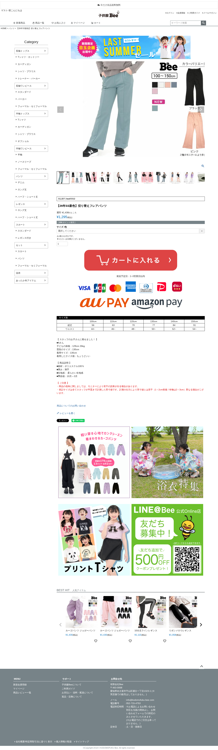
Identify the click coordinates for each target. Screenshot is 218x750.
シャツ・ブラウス (27, 71)
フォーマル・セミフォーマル (32, 106)
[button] (60, 624)
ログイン (170, 13)
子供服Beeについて (71, 684)
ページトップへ (201, 666)
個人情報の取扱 (64, 741)
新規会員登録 (20, 684)
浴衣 (18, 273)
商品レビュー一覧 (22, 692)
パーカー (22, 99)
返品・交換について (72, 696)
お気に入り (60, 23)
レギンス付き (24, 238)
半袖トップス (22, 113)
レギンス (20, 204)
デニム (21, 182)
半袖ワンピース (24, 148)
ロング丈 (22, 189)
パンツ (11, 28)
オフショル (23, 141)
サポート (66, 679)
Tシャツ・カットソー (28, 57)
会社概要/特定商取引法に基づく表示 (34, 741)
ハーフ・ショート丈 (28, 196)
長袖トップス (22, 51)
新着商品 (20, 23)
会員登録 (181, 13)
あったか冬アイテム (26, 280)
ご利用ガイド (194, 13)
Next (201, 109)
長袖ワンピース (24, 86)
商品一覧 (39, 23)
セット (19, 245)
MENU (17, 679)
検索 (203, 23)
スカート (20, 224)
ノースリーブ (24, 161)
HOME (4, 28)
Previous (60, 109)
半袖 (20, 154)
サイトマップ (82, 741)
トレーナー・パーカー (29, 78)
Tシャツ (22, 119)
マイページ (79, 23)
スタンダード (24, 92)
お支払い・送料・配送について (77, 692)
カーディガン (24, 64)
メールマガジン (210, 13)
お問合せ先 (116, 679)
